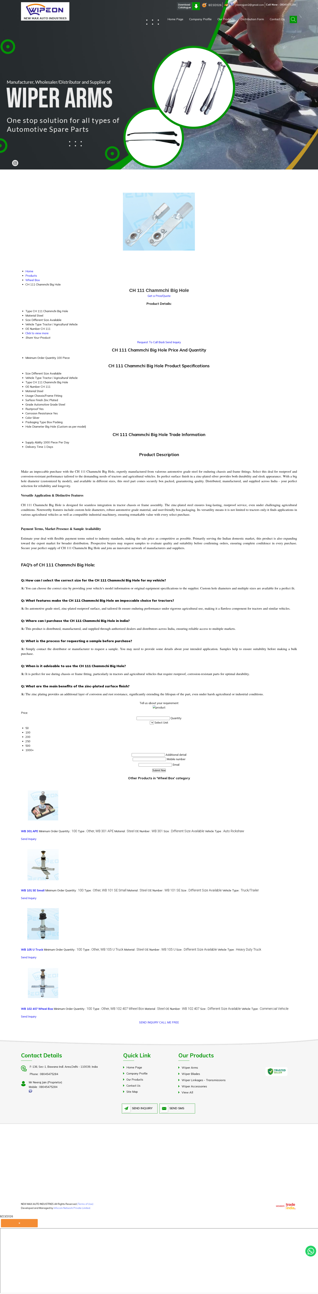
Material (30, 391)
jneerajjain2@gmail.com (250, 4)
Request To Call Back (151, 342)
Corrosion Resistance (38, 413)
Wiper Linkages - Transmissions (204, 1080)
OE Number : (149, 831)
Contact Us (277, 19)
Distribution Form (252, 19)
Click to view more (37, 333)
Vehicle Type (33, 378)
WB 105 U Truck (32, 949)
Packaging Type (35, 422)
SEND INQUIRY (148, 1022)
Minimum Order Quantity (40, 358)
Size (28, 373)
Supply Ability (34, 442)
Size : (184, 831)
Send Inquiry (173, 342)
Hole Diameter (34, 426)
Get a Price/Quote (159, 296)
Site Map (132, 1091)
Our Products (226, 19)
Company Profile (200, 19)
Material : (124, 831)
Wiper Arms (190, 1067)
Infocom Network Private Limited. (72, 1207)
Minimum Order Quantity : (58, 831)
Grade (29, 404)
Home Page (175, 19)
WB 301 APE (29, 831)
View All (187, 1092)
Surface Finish (34, 400)
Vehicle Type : (224, 831)
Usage (29, 395)
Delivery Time (34, 447)
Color (28, 418)
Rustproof (31, 409)
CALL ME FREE (169, 1022)
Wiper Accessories (194, 1086)
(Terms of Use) (85, 1203)
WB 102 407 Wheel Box (37, 1009)
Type (28, 382)
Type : (96, 831)
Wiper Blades (191, 1074)
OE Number (32, 386)
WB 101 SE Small (33, 890)
